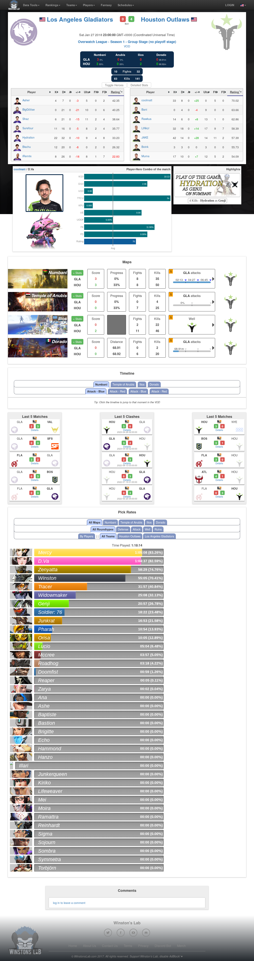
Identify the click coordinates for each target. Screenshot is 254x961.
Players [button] (88, 5)
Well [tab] (147, 529)
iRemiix (27, 156)
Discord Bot (163, 945)
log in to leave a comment (69, 903)
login (229, 5)
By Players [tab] (86, 536)
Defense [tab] (123, 529)
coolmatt (146, 100)
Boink (144, 147)
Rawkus (146, 119)
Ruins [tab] (158, 529)
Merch (181, 945)
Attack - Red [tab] (117, 391)
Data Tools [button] (30, 5)
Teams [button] (70, 5)
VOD (127, 46)
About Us (89, 945)
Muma (145, 156)
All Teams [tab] (108, 536)
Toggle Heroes (114, 85)
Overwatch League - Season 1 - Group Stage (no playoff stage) (127, 41)
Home (72, 945)
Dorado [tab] (154, 384)
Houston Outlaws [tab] (129, 536)
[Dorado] (37, 347)
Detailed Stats (139, 85)
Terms (128, 945)
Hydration (28, 137)
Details (34, 430)
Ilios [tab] (142, 384)
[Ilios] (37, 324)
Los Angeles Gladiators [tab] (159, 536)
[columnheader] (31, 92)
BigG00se (28, 109)
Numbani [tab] (101, 384)
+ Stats (77, 273)
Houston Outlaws (165, 19)
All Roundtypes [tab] (103, 529)
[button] (241, 5)
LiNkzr (145, 128)
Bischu (26, 147)
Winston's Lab (127, 923)
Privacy (143, 945)
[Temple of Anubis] (37, 301)
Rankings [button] (51, 5)
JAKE (144, 137)
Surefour (27, 128)
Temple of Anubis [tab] (123, 384)
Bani (144, 109)
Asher (26, 100)
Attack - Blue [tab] (96, 391)
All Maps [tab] (94, 522)
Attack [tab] (136, 529)
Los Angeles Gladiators (80, 19)
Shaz (25, 119)
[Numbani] (37, 278)
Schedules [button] (125, 5)
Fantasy (106, 5)
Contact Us (110, 945)
